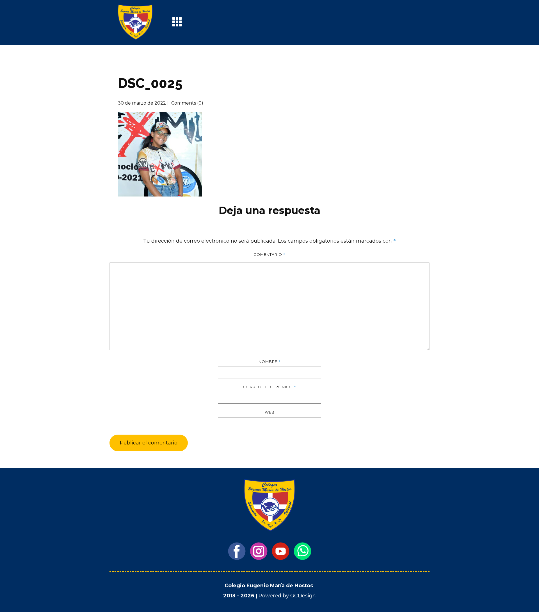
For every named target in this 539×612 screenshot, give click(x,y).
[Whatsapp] (302, 551)
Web (270, 412)
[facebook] (237, 551)
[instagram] (259, 551)
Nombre (270, 361)
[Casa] (135, 22)
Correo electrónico (269, 386)
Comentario (269, 254)
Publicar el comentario (148, 443)
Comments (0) (186, 103)
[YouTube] (280, 551)
